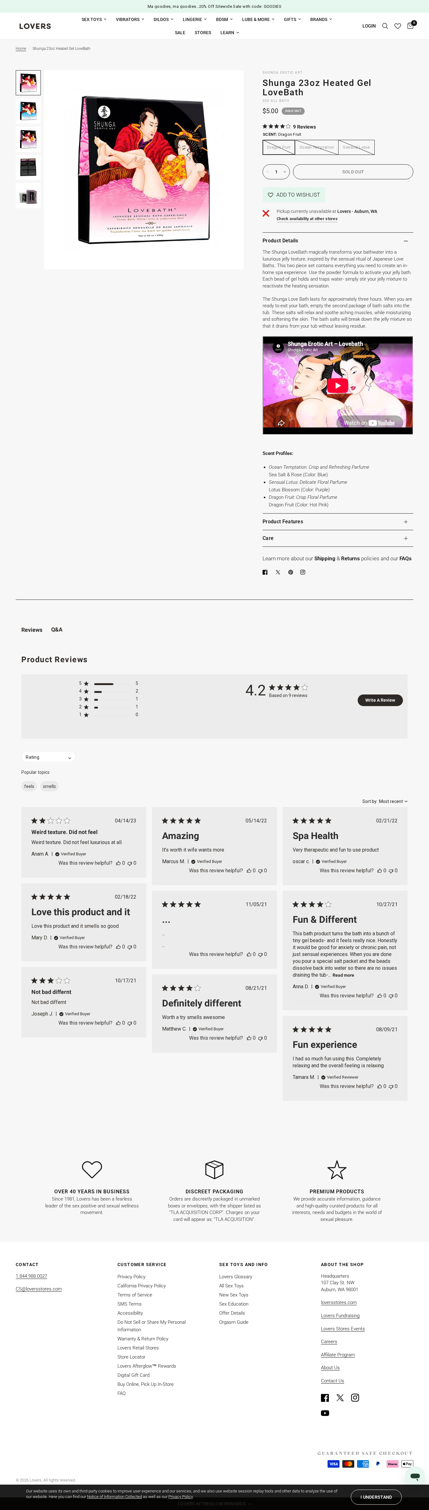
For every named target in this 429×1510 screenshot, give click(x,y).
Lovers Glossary (235, 1277)
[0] (408, 26)
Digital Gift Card (133, 1375)
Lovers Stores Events (343, 1329)
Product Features (283, 522)
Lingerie (192, 19)
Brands (318, 19)
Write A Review (380, 700)
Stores (203, 32)
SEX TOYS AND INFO (243, 1264)
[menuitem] (94, 19)
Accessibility (130, 1313)
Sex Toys (92, 19)
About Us (330, 1367)
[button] (294, 194)
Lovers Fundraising (340, 1315)
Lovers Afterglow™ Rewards (146, 1366)
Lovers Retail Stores (138, 1348)
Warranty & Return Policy (142, 1339)
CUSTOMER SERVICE (141, 1264)
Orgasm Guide (233, 1322)
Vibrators (127, 19)
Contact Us (332, 1381)
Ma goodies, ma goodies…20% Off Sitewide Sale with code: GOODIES (215, 6)
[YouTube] (328, 1413)
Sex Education (233, 1304)
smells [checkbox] (49, 786)
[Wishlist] (397, 26)
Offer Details (232, 1313)
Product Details (280, 241)
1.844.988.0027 (31, 1276)
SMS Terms (129, 1304)
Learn (227, 32)
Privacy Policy (131, 1277)
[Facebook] (266, 572)
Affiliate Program (338, 1355)
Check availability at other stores (307, 218)
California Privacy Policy (141, 1286)
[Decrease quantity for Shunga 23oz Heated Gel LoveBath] (267, 172)
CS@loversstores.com (39, 1289)
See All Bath (276, 101)
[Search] (385, 26)
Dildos (161, 19)
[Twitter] (343, 1398)
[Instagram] (358, 1398)
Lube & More (256, 19)
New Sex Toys (233, 1295)
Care (268, 538)
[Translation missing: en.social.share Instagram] (304, 572)
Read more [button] (343, 975)
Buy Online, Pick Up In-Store (145, 1384)
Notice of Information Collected (114, 1496)
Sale (180, 32)
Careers (329, 1341)
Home (21, 48)
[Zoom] (230, 83)
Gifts (290, 19)
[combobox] (385, 801)
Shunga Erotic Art (283, 73)
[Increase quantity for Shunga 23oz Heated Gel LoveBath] (285, 172)
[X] (279, 572)
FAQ (121, 1393)
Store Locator (131, 1357)
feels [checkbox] (29, 786)
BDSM (222, 19)
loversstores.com (339, 1302)
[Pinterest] (292, 572)
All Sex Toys (231, 1286)
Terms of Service (134, 1295)
